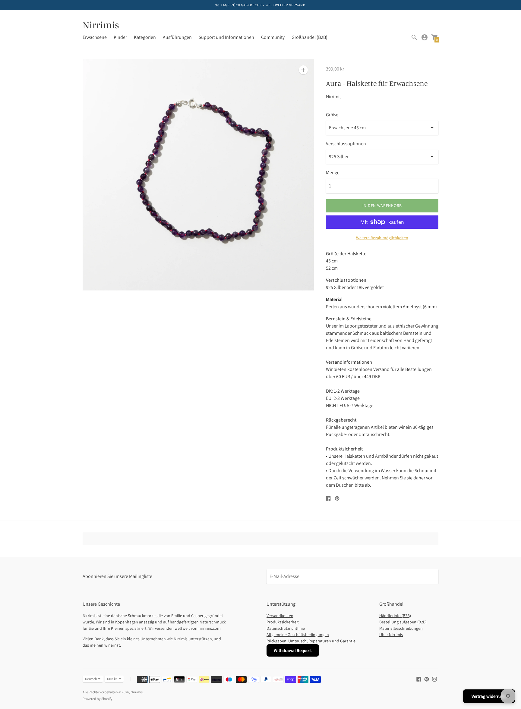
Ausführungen (177, 37)
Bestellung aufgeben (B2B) (403, 622)
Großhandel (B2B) (309, 37)
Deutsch (91, 678)
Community (273, 37)
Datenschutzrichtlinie (286, 628)
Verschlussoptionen (346, 143)
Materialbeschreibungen (401, 628)
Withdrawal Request (293, 650)
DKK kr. (112, 678)
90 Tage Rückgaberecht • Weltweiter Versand (260, 5)
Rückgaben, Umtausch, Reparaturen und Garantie (311, 641)
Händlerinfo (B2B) (395, 615)
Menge (332, 172)
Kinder (120, 37)
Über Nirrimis (391, 634)
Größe (332, 115)
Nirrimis (137, 692)
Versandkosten (280, 615)
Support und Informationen (226, 37)
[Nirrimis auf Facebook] (418, 679)
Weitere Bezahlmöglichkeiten (382, 237)
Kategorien (145, 37)
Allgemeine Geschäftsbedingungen (298, 634)
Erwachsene (95, 37)
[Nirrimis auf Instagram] (434, 679)
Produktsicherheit (283, 622)
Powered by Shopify (97, 698)
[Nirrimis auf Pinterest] (426, 679)
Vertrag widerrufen (489, 696)
